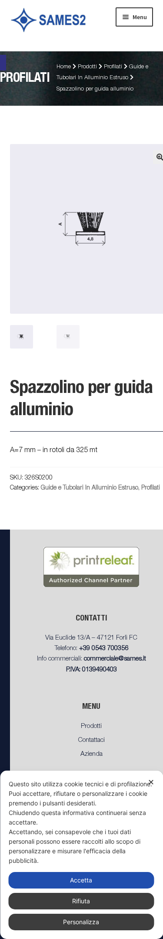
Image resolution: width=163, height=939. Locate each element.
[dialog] (81, 855)
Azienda (91, 754)
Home (64, 67)
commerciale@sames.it (115, 659)
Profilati (113, 67)
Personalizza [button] (81, 922)
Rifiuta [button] (81, 901)
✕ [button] (151, 782)
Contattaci (91, 740)
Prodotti (87, 67)
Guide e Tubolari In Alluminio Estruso (89, 488)
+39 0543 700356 (103, 648)
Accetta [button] (81, 880)
